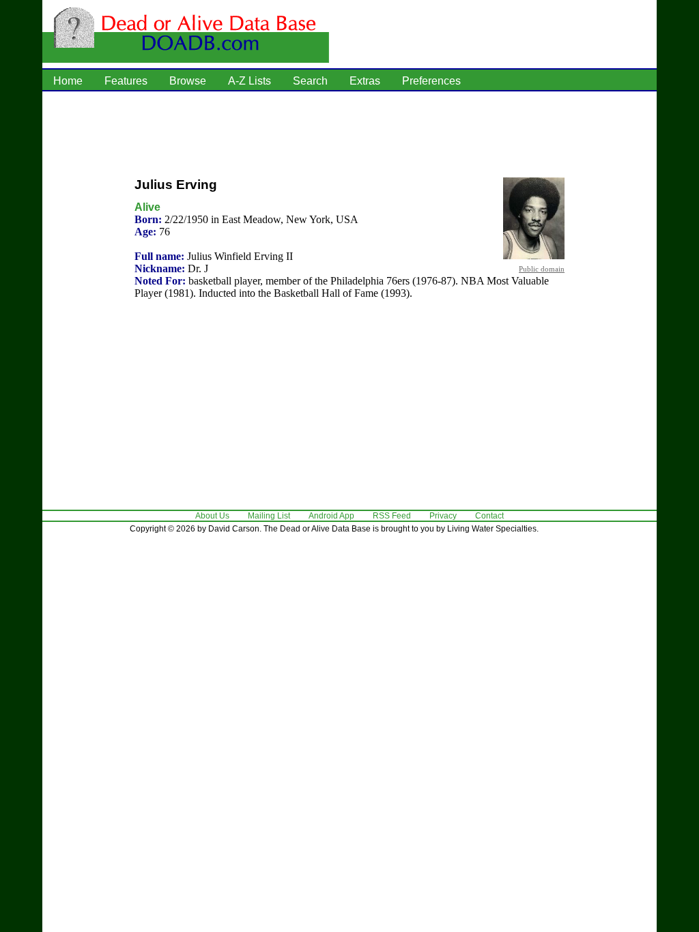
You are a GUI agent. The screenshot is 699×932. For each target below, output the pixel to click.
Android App (331, 516)
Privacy (443, 516)
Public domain (542, 269)
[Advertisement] (349, 133)
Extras (365, 81)
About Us (212, 516)
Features (125, 81)
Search (310, 81)
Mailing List (269, 516)
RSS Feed (392, 516)
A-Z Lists (249, 81)
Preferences (431, 81)
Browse (187, 81)
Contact (489, 516)
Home (68, 81)
